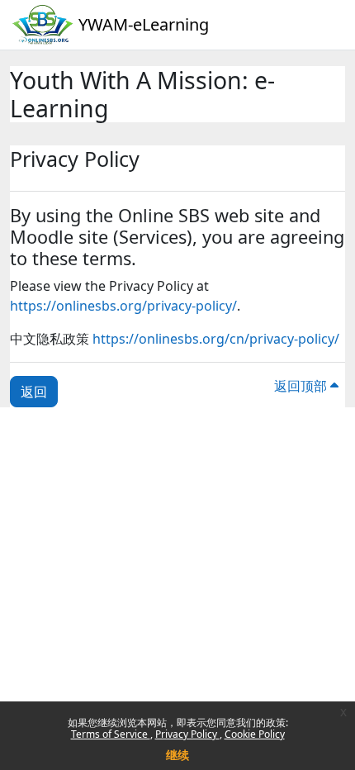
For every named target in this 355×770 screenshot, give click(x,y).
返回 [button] (34, 392)
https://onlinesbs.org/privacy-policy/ (123, 306)
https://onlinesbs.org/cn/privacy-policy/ (215, 339)
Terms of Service (110, 734)
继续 (177, 755)
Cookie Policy (255, 734)
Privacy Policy (187, 734)
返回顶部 (302, 386)
